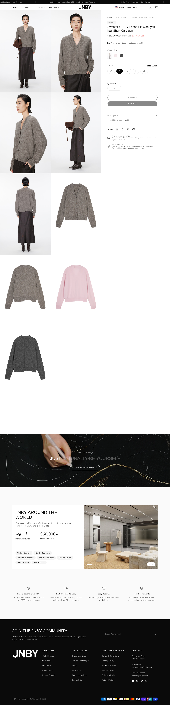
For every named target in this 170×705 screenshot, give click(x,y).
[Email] (133, 129)
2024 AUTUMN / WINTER (121, 17)
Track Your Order (79, 656)
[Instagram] (117, 129)
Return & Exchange (80, 661)
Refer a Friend (48, 675)
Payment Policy (108, 670)
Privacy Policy (108, 661)
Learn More (122, 140)
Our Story (46, 661)
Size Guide (76, 670)
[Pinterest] (128, 129)
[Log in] (150, 7)
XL (145, 72)
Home (109, 17)
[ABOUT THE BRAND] (85, 460)
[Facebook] (122, 129)
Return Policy (108, 680)
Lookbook (46, 665)
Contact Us (77, 680)
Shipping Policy (108, 675)
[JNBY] (85, 7)
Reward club (47, 670)
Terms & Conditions (110, 656)
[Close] (168, 691)
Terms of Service (109, 665)
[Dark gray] (121, 56)
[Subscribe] (156, 634)
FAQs (74, 665)
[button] (145, 7)
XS (112, 72)
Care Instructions (79, 675)
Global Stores (48, 656)
